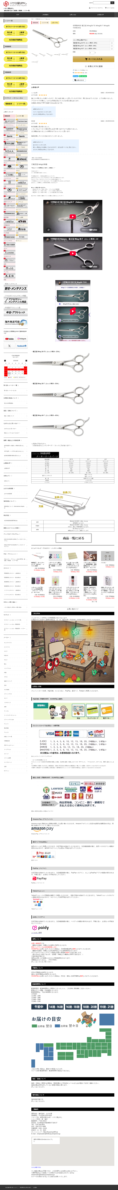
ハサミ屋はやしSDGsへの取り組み (12, 607)
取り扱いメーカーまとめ (10, 390)
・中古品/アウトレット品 (12, 307)
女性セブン (7, 475)
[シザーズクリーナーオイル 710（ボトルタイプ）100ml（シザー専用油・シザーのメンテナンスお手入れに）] (55, 581)
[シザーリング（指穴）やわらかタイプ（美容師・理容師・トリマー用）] (55, 556)
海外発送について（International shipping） (14, 507)
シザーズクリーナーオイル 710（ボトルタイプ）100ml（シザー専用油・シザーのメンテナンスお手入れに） (55, 591)
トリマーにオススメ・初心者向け (12, 594)
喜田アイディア (8, 681)
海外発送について (9, 501)
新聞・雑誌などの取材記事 (12, 440)
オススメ (6, 568)
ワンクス (6, 732)
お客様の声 (100, 14)
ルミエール (7, 647)
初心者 (11, 33)
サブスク (6, 615)
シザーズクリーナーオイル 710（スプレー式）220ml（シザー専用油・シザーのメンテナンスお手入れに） (72, 591)
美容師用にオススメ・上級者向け (12, 581)
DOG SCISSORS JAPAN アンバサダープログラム (15, 540)
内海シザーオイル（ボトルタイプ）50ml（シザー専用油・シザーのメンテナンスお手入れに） (107, 591)
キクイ (5, 698)
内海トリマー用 (8, 736)
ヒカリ (5, 651)
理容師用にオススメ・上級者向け (12, 573)
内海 (5, 672)
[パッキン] (107, 556)
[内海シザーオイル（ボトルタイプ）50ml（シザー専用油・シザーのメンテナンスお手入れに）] (107, 581)
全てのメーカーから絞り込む (15, 26)
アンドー (6, 724)
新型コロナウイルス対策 (11, 528)
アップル (6, 711)
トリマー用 (22, 104)
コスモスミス (7, 702)
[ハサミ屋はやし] (15, 7)
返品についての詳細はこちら (81, 70)
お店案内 (35, 1187)
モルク (5, 659)
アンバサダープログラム (11, 534)
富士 (5, 664)
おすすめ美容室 (8, 488)
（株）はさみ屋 (108, 1187)
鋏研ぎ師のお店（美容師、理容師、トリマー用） (17, 10)
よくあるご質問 (36, 933)
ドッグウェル (7, 749)
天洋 (5, 685)
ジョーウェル (7, 668)
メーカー (6, 637)
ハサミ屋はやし (9, 8)
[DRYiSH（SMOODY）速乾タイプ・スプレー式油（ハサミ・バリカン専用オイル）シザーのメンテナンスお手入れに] (90, 581)
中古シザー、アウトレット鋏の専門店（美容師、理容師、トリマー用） (14, 560)
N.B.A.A (6, 655)
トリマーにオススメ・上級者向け (12, 590)
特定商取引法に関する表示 (25, 1187)
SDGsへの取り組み (10, 602)
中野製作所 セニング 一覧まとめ (42, 19)
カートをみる (110, 8)
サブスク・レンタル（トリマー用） (13, 620)
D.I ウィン (6, 770)
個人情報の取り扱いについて (12, 1187)
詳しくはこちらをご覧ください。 (42, 961)
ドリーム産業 (7, 758)
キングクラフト (8, 642)
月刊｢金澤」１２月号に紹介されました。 (14, 451)
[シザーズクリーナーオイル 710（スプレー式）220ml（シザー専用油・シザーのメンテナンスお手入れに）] (72, 581)
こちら (39, 1087)
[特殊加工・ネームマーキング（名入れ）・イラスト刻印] (38, 556)
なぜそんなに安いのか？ (11, 423)
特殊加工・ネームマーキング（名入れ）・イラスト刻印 (37, 564)
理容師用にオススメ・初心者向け (12, 577)
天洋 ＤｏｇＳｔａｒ (9, 745)
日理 (5, 766)
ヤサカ (5, 676)
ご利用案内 (45, 14)
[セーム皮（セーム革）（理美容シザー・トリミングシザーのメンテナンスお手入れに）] (72, 556)
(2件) (86, 72)
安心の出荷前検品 (8, 403)
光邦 (5, 706)
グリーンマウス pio (9, 719)
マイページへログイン (97, 8)
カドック (6, 753)
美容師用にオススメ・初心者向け (12, 586)
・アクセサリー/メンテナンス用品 (15, 296)
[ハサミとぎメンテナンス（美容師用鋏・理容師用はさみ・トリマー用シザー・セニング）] (90, 556)
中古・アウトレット (10, 554)
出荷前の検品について (10, 398)
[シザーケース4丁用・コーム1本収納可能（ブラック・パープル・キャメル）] (38, 581)
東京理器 (6, 728)
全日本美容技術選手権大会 (10, 520)
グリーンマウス (8, 694)
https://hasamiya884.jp (50, 1132)
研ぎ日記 (6, 515)
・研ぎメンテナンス (10, 284)
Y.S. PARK (6, 689)
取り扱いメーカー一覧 (10, 385)
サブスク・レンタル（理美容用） (12, 624)
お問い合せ (73, 14)
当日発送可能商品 (15, 40)
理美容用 (9, 104)
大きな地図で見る (36, 1167)
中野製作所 (7, 741)
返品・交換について (10, 410)
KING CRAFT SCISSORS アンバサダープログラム (14, 545)
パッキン (103, 562)
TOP (17, 14)
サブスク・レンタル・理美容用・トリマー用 (14, 629)
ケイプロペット (8, 762)
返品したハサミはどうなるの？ (12, 433)
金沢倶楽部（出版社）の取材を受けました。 (14, 446)
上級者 (23, 33)
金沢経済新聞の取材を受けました (12, 455)
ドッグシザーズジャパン (10, 715)
